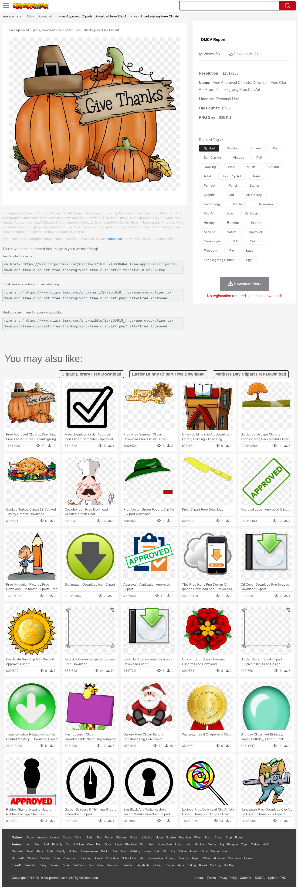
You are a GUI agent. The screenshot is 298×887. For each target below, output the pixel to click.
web (231, 167)
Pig (222, 844)
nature (232, 232)
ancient (209, 232)
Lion (188, 844)
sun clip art (212, 157)
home (147, 851)
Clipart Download (39, 16)
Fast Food (79, 865)
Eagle (118, 844)
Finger (215, 851)
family (61, 851)
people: (18, 851)
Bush (208, 837)
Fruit (91, 865)
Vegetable (143, 865)
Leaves (55, 837)
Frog (151, 844)
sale (230, 213)
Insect (179, 844)
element (233, 222)
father (183, 851)
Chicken (78, 844)
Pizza (180, 865)
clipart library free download (91, 374)
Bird (46, 844)
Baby (40, 851)
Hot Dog (229, 865)
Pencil (99, 858)
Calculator (234, 858)
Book (57, 858)
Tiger (244, 844)
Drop (229, 837)
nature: (17, 837)
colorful (255, 241)
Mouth (194, 851)
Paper (196, 858)
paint (276, 148)
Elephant (131, 844)
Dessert (54, 865)
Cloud (218, 837)
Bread (203, 865)
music (251, 167)
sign (249, 260)
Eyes (123, 851)
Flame (109, 837)
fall (259, 157)
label (250, 250)
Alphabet (219, 858)
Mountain (185, 837)
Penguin (232, 844)
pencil (233, 185)
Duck (108, 844)
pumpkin (210, 185)
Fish (142, 844)
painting (233, 148)
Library (170, 858)
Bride (50, 851)
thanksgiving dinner (219, 260)
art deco (239, 204)
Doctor (105, 851)
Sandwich (113, 865)
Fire (99, 837)
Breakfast (30, 865)
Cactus (67, 837)
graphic (209, 195)
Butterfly (57, 844)
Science (183, 858)
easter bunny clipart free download (168, 374)
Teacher (45, 858)
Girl (165, 851)
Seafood (128, 865)
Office (206, 858)
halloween (265, 204)
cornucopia (212, 241)
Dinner (170, 865)
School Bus (129, 858)
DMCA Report (213, 40)
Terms (211, 878)
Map (142, 858)
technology (212, 204)
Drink (66, 865)
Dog (99, 844)
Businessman (89, 851)
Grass (133, 837)
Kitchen (157, 865)
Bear (37, 844)
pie (231, 250)
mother (72, 851)
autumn (273, 167)
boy (173, 851)
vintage (238, 157)
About (198, 878)
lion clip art (232, 176)
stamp (254, 185)
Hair (157, 851)
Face (204, 851)
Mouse (212, 844)
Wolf (265, 844)
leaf (230, 195)
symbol (209, 148)
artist (207, 176)
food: (16, 865)
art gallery (254, 195)
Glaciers (121, 837)
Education (112, 858)
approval (255, 232)
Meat (100, 865)
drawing (210, 167)
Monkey (200, 844)
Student (32, 858)
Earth (90, 837)
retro (257, 176)
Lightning (146, 837)
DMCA (259, 878)
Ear (115, 851)
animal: (18, 844)
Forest (239, 837)
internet (256, 222)
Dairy (43, 865)
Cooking (215, 865)
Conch (79, 837)
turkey (256, 148)
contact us (114, 239)
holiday (209, 222)
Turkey (255, 844)
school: (18, 858)
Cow (90, 844)
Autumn (42, 837)
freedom (210, 250)
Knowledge (156, 858)
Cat (68, 844)
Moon (159, 837)
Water (198, 837)
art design (253, 213)
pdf (235, 241)
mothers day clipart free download (250, 374)
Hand (225, 851)
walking (135, 851)
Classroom (70, 858)
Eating (192, 865)
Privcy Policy (228, 878)
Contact (245, 878)
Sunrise (171, 837)
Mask (30, 851)
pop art (209, 213)
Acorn (30, 837)
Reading (86, 858)
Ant (29, 844)
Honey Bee (165, 844)
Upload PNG (277, 878)
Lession (249, 858)
